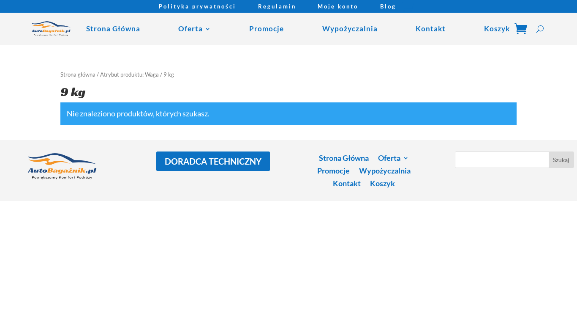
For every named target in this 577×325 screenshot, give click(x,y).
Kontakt (431, 28)
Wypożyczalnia (350, 28)
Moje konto (338, 6)
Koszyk (497, 28)
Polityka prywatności (197, 6)
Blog (388, 6)
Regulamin (277, 6)
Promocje (266, 28)
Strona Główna (113, 28)
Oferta (190, 28)
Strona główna (77, 74)
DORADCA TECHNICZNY (213, 161)
